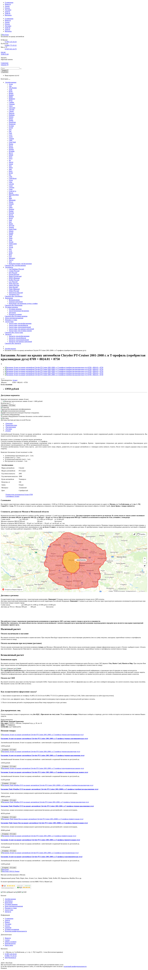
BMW (11, 97)
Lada (10, 176)
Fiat (10, 131)
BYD (10, 100)
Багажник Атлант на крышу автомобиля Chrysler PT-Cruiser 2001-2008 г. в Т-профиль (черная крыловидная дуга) (42, 755)
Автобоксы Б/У (14, 294)
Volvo (11, 245)
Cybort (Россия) (14, 271)
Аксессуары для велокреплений (20, 327)
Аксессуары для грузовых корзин (20, 331)
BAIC (11, 91)
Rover (11, 218)
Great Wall (12, 142)
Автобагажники (10, 82)
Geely (11, 137)
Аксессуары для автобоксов (18, 325)
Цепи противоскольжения (14, 318)
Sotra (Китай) (13, 287)
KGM (11, 173)
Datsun (11, 117)
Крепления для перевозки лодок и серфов (23, 303)
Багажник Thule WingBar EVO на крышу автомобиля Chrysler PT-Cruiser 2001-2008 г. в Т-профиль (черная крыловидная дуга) (47, 806)
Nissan (11, 202)
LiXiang (11, 187)
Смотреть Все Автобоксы (13, 296)
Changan (12, 104)
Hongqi (11, 149)
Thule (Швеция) (14, 289)
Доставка (8, 10)
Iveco (10, 158)
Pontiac (11, 211)
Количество (5, 403)
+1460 (37, 401)
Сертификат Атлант (12, 496)
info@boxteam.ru (10, 957)
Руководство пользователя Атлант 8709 (19, 494)
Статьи (7, 940)
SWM (11, 234)
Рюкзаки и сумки (11, 320)
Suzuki (11, 233)
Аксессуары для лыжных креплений (21, 329)
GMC (11, 140)
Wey (10, 249)
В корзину (5, 405)
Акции (7, 6)
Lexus (11, 180)
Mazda (11, 193)
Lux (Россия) (13, 282)
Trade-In (7, 13)
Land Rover (13, 178)
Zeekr (11, 253)
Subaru (11, 231)
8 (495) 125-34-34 (11, 42)
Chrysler (11, 109)
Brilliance (12, 98)
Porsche (11, 213)
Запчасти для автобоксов (17, 338)
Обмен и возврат (10, 942)
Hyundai (11, 151)
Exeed (11, 128)
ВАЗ (10, 254)
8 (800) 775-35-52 (11, 45)
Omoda (11, 204)
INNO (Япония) (14, 278)
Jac (10, 160)
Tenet (10, 238)
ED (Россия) (13, 273)
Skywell (11, 225)
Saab (10, 220)
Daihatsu (11, 115)
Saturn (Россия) (14, 285)
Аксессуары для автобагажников (20, 323)
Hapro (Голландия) (15, 276)
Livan (11, 186)
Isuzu (10, 157)
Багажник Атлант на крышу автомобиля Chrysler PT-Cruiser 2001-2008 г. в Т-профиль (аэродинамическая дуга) (41, 857)
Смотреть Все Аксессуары (14, 332)
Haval (11, 146)
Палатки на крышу (15, 314)
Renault (11, 216)
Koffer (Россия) (14, 280)
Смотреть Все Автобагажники (15, 265)
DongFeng (12, 122)
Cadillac (11, 102)
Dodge (11, 120)
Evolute (11, 126)
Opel (10, 205)
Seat (10, 222)
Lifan (10, 182)
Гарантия (8, 927)
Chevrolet (12, 108)
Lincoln (11, 184)
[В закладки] (1, 378)
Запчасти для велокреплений (19, 340)
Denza (11, 118)
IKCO (11, 153)
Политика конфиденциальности (16, 931)
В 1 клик (12, 405)
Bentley (11, 95)
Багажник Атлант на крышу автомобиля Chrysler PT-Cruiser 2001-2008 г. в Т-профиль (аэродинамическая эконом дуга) (44, 772)
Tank (10, 236)
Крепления (9, 298)
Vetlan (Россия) (14, 291)
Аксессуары (9, 321)
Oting (10, 207)
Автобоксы (9, 267)
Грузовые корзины (11, 307)
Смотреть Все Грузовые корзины (16, 316)
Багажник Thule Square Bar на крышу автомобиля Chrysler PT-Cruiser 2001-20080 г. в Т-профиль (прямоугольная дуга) (44, 823)
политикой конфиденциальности (75, 966)
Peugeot (11, 209)
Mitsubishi (12, 200)
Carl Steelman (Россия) (16, 269)
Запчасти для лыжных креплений (20, 341)
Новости (8, 4)
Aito (10, 86)
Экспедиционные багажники (19, 311)
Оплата (7, 8)
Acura (11, 84)
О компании (9, 2)
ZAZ (10, 251)
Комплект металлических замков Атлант (15, 399)
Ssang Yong (12, 229)
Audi (10, 89)
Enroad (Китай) (14, 274)
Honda (11, 147)
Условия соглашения (12, 929)
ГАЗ (10, 256)
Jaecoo (11, 162)
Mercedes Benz (14, 195)
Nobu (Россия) (14, 283)
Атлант (14, 380)
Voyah (11, 247)
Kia (10, 175)
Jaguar (11, 164)
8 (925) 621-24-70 (11, 49)
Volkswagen (13, 244)
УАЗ (10, 262)
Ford (10, 133)
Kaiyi (10, 171)
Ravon (11, 215)
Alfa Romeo (13, 88)
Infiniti (11, 155)
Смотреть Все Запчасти (13, 343)
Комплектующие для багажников (20, 263)
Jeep (10, 166)
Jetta (10, 169)
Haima (11, 144)
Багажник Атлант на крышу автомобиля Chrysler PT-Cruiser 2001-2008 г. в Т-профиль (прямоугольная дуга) (40, 840)
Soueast (11, 227)
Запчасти (8, 334)
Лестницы (12, 312)
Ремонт (7, 922)
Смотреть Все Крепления (13, 305)
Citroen (11, 111)
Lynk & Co (12, 191)
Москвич (12, 258)
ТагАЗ (11, 260)
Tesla (10, 240)
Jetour (11, 167)
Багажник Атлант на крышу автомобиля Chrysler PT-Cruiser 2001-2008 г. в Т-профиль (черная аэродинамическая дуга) (44, 738)
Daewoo (11, 113)
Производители (10, 943)
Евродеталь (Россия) (16, 292)
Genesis (11, 138)
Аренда (7, 11)
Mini (10, 198)
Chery (11, 106)
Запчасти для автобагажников (19, 336)
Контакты (8, 15)
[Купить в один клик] (3, 378)
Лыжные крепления (16, 302)
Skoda (11, 224)
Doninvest (12, 124)
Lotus (10, 189)
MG (10, 196)
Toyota (11, 242)
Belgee (11, 93)
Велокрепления (14, 300)
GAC (10, 135)
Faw (10, 129)
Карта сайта (9, 945)
